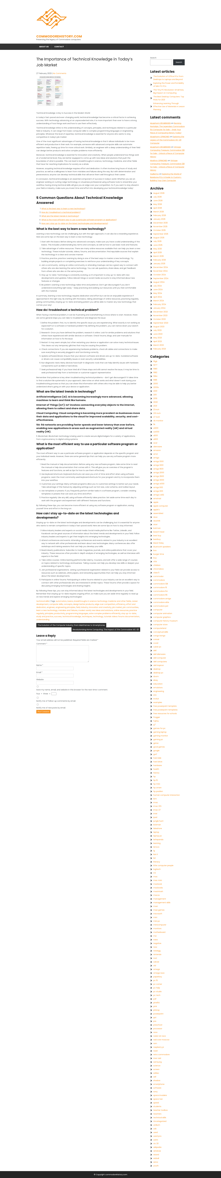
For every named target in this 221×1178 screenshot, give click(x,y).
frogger (156, 717)
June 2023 (157, 334)
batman (157, 528)
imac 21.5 (157, 806)
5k (154, 424)
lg (154, 850)
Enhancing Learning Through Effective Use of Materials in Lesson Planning (169, 106)
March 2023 (158, 345)
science (156, 1065)
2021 (155, 406)
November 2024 (160, 271)
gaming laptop (160, 732)
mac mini (157, 880)
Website (40, 679)
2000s (156, 387)
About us (44, 46)
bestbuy (157, 539)
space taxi (158, 1099)
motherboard (159, 932)
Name (39, 665)
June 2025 (157, 245)
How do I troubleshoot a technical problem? (61, 212)
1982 (155, 372)
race (155, 1032)
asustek (156, 520)
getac (156, 743)
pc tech (156, 995)
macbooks (158, 887)
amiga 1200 (158, 465)
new (155, 947)
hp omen (157, 787)
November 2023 (160, 315)
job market (117, 607)
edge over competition (105, 604)
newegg (157, 950)
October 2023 (159, 319)
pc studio (157, 991)
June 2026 (158, 200)
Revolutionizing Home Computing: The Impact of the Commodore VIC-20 (106, 629)
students (157, 1106)
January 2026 (159, 219)
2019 (155, 398)
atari (155, 524)
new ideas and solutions (102, 610)
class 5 (156, 572)
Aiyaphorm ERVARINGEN (160, 123)
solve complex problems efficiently (104, 613)
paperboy (157, 976)
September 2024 (160, 278)
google (156, 750)
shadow (156, 1080)
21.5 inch (157, 413)
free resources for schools (165, 713)
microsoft (157, 913)
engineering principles (65, 607)
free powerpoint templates (165, 710)
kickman (157, 824)
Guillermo (154, 174)
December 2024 (160, 267)
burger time (158, 554)
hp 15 (155, 780)
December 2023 (160, 311)
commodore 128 (160, 583)
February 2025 (159, 260)
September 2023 (160, 323)
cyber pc (157, 646)
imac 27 (157, 810)
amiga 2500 (158, 476)
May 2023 (157, 337)
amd (155, 454)
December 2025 (160, 223)
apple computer (160, 506)
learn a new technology (46, 610)
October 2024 (159, 274)
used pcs (157, 1136)
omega (156, 969)
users (155, 1140)
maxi (155, 906)
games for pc (159, 728)
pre (154, 1021)
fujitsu (156, 721)
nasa (155, 939)
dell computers (160, 661)
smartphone (158, 1084)
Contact (59, 46)
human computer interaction (166, 795)
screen (156, 1069)
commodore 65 (160, 595)
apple (155, 502)
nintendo (157, 954)
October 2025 (159, 230)
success (58, 616)
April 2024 (157, 297)
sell (154, 1076)
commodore (159, 580)
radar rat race (159, 1036)
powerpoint (158, 1013)
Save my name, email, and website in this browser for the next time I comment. (72, 689)
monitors (157, 928)
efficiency (120, 604)
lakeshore (157, 828)
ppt (154, 1017)
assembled (158, 513)
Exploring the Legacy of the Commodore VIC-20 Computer (167, 139)
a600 (155, 439)
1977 (155, 365)
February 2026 (159, 215)
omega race (158, 973)
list (154, 858)
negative (157, 943)
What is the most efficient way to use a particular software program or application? (79, 219)
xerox (155, 1162)
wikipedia (157, 1147)
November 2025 (160, 226)
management (159, 899)
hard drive (157, 761)
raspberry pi (158, 1047)
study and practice (44, 616)
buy (155, 558)
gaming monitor (160, 735)
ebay (155, 680)
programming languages (77, 613)
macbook (157, 884)
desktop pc (158, 672)
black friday (158, 543)
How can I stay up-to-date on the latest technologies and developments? (74, 223)
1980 (155, 368)
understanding (42, 619)
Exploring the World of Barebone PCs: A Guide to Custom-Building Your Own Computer (166, 177)
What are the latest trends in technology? (60, 216)
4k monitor (158, 420)
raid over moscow (161, 1039)
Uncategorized (159, 1121)
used (155, 1132)
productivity (59, 613)
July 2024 (157, 286)
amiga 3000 (158, 480)
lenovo (156, 847)
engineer (51, 607)
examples (157, 702)
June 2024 (158, 289)
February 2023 (159, 349)
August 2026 (158, 193)
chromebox (158, 569)
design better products (83, 604)
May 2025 (157, 248)
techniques (87, 616)
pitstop (156, 1010)
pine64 (156, 1002)
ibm (155, 798)
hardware (157, 765)
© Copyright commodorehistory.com (110, 1174)
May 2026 (157, 204)
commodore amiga (162, 598)
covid (155, 643)
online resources (121, 610)
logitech (157, 869)
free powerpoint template (165, 706)
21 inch (156, 409)
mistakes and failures (67, 610)
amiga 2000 (158, 472)
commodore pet (160, 606)
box (155, 550)
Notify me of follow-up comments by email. (56, 701)
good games (159, 747)
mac (155, 876)
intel (155, 813)
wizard (156, 1154)
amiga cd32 (158, 495)
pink (155, 1006)
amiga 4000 (158, 483)
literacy (156, 861)
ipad (155, 817)
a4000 (156, 432)
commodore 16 (160, 587)
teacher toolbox (160, 1110)
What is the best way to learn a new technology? (63, 208)
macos (156, 895)
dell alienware (159, 654)
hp (154, 776)
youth (156, 1165)
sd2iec (156, 1073)
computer (157, 609)
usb (155, 1128)
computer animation (162, 613)
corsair (156, 639)
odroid (156, 962)
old (154, 965)
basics (70, 601)
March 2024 (158, 300)
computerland (159, 628)
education (158, 684)
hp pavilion (158, 791)
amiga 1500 (158, 469)
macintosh (158, 891)
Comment (41, 643)
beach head (158, 532)
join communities (130, 607)
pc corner (157, 984)
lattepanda (158, 839)
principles (49, 613)
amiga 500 (158, 487)
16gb (155, 361)
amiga (156, 457)
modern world (84, 610)
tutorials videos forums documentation (121, 616)
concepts (68, 604)
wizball (156, 1158)
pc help (156, 988)
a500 (155, 435)
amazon (157, 450)
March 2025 (158, 256)
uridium (156, 1125)
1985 (155, 380)
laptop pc (157, 836)
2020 (155, 402)
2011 (155, 394)
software (157, 1088)
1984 (155, 376)
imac (155, 802)
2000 (155, 383)
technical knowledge (71, 616)
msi (155, 936)
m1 (154, 873)
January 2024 (159, 308)
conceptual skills (160, 632)
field (78, 607)
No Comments (59, 73)
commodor (158, 576)
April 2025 (157, 252)
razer (155, 1051)
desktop (157, 669)
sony (155, 1091)
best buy (157, 535)
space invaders (160, 1095)
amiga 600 (158, 491)
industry (84, 607)
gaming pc (158, 739)
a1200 (155, 428)
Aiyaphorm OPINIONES (159, 136)
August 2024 (159, 282)
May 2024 (157, 293)
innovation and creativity (100, 607)
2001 (155, 391)
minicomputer (159, 925)
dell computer (159, 658)
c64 (155, 561)
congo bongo (159, 635)
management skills (161, 902)
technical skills (42, 601)
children (157, 565)
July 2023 (157, 330)
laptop (156, 832)
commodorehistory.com (59, 36)
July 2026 (157, 197)
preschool (157, 1025)
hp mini (156, 784)
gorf (155, 754)
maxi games (158, 910)
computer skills (56, 604)
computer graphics (162, 617)
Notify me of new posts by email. (51, 707)
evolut (156, 698)
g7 (154, 724)
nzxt (155, 958)
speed (156, 1102)
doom (156, 676)
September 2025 (160, 234)
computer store (160, 624)
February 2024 (159, 304)
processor (157, 1028)
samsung (157, 1062)
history (156, 773)
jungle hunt (158, 821)
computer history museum (165, 621)
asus (155, 517)
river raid (157, 1058)
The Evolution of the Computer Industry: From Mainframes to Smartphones (71, 625)
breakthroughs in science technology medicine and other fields (102, 601)
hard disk (157, 758)
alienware (157, 446)
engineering (158, 691)
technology (98, 616)
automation (61, 601)
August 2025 (158, 237)
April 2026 (157, 208)
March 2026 (158, 211)
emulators (158, 687)
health (156, 769)
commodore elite (161, 602)
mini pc (156, 921)
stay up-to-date (128, 613)
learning (157, 843)
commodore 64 (160, 591)
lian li (155, 854)
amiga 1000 (158, 461)
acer (155, 443)
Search (153, 57)
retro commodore (161, 1054)
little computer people (163, 865)
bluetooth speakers (162, 546)
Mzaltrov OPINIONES (158, 160)
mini (155, 917)
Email (39, 672)
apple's (156, 509)
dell (154, 650)
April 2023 (157, 341)
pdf (154, 999)
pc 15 (155, 980)
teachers (157, 1114)
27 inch (156, 417)
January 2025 (159, 263)
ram (155, 1043)
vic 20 (156, 1143)
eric (155, 695)
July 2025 (157, 241)
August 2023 (158, 326)
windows (157, 1151)
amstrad (157, 498)
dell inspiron (158, 665)
